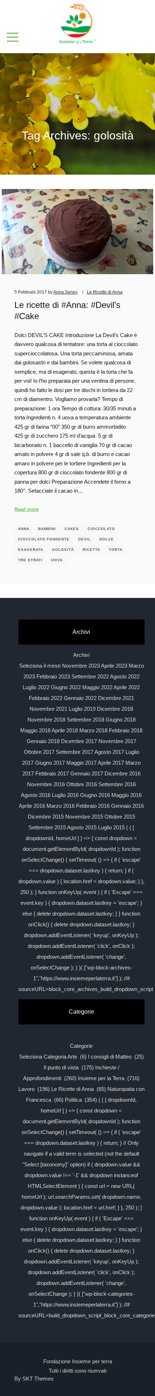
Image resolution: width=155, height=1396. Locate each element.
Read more (26, 509)
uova (57, 560)
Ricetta (91, 550)
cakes (72, 529)
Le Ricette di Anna (105, 292)
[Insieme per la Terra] (77, 24)
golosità (63, 550)
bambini (47, 529)
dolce (106, 539)
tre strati (30, 560)
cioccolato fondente (44, 539)
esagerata (30, 550)
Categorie (81, 1046)
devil (84, 539)
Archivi (81, 655)
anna (24, 529)
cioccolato (101, 529)
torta (116, 550)
